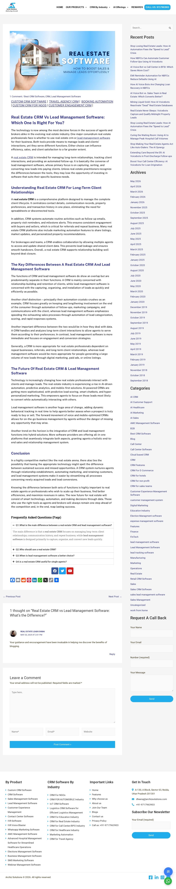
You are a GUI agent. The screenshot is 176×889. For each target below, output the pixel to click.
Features (134, 526)
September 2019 (139, 322)
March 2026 (136, 191)
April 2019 (135, 349)
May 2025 (135, 238)
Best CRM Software (34, 96)
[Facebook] (150, 877)
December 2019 (138, 307)
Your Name (136, 627)
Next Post (115, 596)
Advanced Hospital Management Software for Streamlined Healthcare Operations (25, 843)
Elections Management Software (25, 851)
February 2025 (137, 254)
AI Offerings (119, 7)
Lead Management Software (66, 96)
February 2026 (137, 196)
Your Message (137, 672)
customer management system (146, 500)
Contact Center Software (20, 816)
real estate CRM (23, 157)
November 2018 (138, 370)
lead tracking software (142, 552)
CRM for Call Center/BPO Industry (67, 825)
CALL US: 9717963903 (157, 7)
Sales (133, 584)
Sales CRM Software (141, 589)
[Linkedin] (156, 877)
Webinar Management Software (24, 864)
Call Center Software (141, 449)
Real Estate (136, 573)
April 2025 (135, 244)
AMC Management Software (145, 423)
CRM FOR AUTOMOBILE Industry (67, 799)
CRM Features (137, 465)
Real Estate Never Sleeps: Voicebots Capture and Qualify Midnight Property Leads (150, 114)
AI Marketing (137, 412)
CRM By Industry (99, 7)
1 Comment (16, 96)
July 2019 (135, 333)
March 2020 (136, 291)
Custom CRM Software (19, 790)
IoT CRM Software (59, 803)
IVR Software (14, 820)
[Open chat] (168, 871)
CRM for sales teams (141, 486)
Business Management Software (25, 856)
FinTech (134, 536)
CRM (47, 96)
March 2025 (136, 249)
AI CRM (134, 397)
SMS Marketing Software (21, 860)
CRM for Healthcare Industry (64, 830)
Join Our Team (99, 807)
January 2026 (137, 202)
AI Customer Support (141, 402)
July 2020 (135, 275)
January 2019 (137, 364)
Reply (112, 654)
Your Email (135, 642)
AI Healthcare (137, 407)
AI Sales (134, 418)
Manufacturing (137, 557)
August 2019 (137, 328)
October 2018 (137, 375)
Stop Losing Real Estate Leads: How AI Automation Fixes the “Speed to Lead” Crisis (150, 49)
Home (95, 790)
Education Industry (140, 510)
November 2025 (138, 207)
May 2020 (135, 286)
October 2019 (137, 317)
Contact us (97, 816)
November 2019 (138, 312)
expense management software (146, 521)
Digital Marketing (139, 505)
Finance (134, 531)
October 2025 (137, 212)
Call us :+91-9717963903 (105, 825)
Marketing (135, 563)
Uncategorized (137, 605)
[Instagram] (162, 877)
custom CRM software (28, 101)
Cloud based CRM (139, 454)
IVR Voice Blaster (17, 825)
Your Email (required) (143, 819)
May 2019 (135, 343)
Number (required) (140, 657)
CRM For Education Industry (64, 817)
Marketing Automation (61, 834)
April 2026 (135, 186)
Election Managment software (146, 515)
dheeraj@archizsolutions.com (151, 799)
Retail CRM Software (141, 578)
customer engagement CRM (70, 105)
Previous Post (11, 596)
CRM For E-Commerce (141, 470)
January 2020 (137, 301)
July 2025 (135, 228)
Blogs (95, 812)
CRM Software (15, 794)
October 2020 (137, 265)
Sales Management (140, 599)
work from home (139, 610)
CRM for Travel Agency (61, 839)
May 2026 (135, 181)
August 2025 (137, 223)
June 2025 (135, 233)
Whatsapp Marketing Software (23, 829)
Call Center (136, 444)
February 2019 (137, 359)
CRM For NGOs (57, 795)
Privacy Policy (99, 820)
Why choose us (100, 798)
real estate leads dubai (32, 631)
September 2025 (139, 217)
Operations (136, 568)
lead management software (93, 137)
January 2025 (137, 259)
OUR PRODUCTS (75, 7)
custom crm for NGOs (30, 105)
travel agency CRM (64, 101)
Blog (132, 439)
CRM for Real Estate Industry (65, 821)
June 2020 (135, 280)
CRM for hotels (138, 475)
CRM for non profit (139, 480)
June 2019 (135, 338)
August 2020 (137, 270)
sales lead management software (147, 594)
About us (96, 803)
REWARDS (137, 7)
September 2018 (139, 380)
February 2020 (137, 296)
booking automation (97, 101)
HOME (60, 7)
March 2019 (136, 354)
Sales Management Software (23, 798)
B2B (132, 428)
